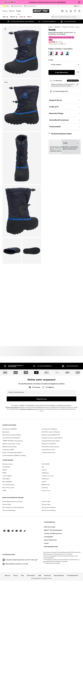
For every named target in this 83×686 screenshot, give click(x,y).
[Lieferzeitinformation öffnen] (77, 84)
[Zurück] (5, 29)
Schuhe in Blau (6, 504)
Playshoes (45, 487)
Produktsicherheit (72, 575)
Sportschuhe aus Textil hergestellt (13, 507)
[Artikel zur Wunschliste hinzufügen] (78, 72)
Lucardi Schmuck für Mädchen (11, 438)
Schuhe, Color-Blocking (49, 510)
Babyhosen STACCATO (49, 443)
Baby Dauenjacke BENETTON (51, 435)
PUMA (4, 490)
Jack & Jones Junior (48, 476)
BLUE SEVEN (45, 464)
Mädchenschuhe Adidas (9, 446)
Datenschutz (31, 575)
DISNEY (4, 470)
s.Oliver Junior (46, 490)
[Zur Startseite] (13, 523)
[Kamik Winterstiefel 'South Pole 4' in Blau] (21, 158)
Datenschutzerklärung (12, 407)
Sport (78, 27)
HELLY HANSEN (7, 481)
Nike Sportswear (7, 464)
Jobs (22, 575)
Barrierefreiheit (59, 575)
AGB (39, 575)
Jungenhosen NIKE (8, 449)
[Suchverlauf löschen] (79, 17)
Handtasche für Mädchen (49, 429)
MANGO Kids (46, 484)
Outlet (7, 6)
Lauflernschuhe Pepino (49, 452)
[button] (64, 65)
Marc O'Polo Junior (8, 487)
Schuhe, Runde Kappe (9, 510)
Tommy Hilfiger (7, 476)
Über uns (7, 575)
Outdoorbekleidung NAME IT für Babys (14, 455)
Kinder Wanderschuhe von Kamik (12, 501)
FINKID (4, 473)
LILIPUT (44, 481)
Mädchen (58, 27)
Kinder (18, 11)
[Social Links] (4, 531)
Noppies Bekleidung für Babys (51, 441)
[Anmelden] (66, 11)
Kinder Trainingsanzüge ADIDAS (12, 452)
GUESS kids (45, 473)
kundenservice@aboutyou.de (29, 409)
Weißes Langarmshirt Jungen (11, 443)
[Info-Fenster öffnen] (79, 2)
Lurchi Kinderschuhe (8, 484)
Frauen (4, 11)
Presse (15, 575)
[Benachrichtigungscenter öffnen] (71, 11)
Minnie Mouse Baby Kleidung (50, 446)
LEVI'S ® (44, 470)
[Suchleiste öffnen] (52, 17)
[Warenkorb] (79, 11)
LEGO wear (45, 479)
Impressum (47, 575)
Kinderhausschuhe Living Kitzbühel (52, 438)
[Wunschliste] (75, 11)
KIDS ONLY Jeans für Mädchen (51, 432)
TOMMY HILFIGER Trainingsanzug (12, 441)
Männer (12, 11)
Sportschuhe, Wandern (49, 507)
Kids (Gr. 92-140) (68, 27)
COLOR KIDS (6, 467)
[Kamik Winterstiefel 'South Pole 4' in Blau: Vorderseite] (21, 52)
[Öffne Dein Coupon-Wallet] (62, 11)
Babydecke (5, 432)
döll (43, 467)
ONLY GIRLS (6, 479)
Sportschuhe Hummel (48, 449)
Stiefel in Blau (46, 501)
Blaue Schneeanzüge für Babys (11, 435)
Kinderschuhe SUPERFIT (9, 429)
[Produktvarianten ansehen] (50, 53)
